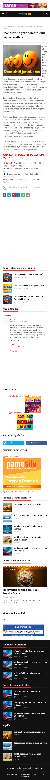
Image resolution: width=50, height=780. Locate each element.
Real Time (22, 635)
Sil (18, 340)
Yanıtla (13, 340)
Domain (21, 187)
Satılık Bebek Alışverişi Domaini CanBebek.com (27, 538)
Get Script (15, 635)
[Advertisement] (25, 217)
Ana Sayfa (6, 26)
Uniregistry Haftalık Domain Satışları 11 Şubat (30, 704)
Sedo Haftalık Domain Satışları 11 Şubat (28, 674)
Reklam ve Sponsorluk (24, 768)
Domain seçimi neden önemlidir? (28, 274)
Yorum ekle (14, 351)
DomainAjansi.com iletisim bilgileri (29, 504)
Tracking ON (30, 635)
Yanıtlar (15, 344)
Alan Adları (12, 187)
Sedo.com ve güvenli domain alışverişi (30, 515)
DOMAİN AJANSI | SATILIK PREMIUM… (21, 632)
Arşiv (4, 620)
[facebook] (36, 443)
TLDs (13, 26)
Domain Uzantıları (33, 187)
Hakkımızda (39, 768)
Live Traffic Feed (23, 627)
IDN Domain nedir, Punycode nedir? (30, 285)
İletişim (25, 771)
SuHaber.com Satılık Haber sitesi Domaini (28, 527)
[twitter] (13, 443)
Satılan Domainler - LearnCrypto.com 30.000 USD (30, 549)
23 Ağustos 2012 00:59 (19, 321)
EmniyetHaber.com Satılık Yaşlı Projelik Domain (21, 591)
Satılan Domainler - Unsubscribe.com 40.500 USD (30, 715)
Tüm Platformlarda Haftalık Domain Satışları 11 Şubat (30, 652)
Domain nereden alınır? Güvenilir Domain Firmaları (28, 297)
